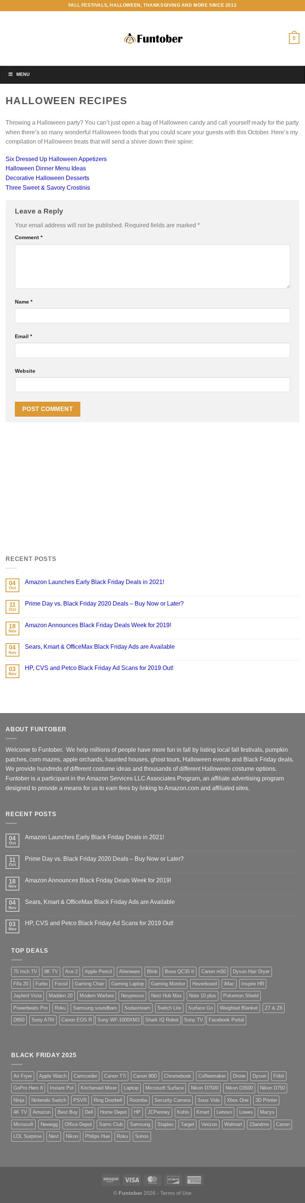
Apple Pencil (98, 971)
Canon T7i (115, 1076)
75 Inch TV (25, 971)
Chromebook (177, 1076)
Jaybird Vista (27, 995)
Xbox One (237, 1100)
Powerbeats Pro (30, 1008)
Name (23, 302)
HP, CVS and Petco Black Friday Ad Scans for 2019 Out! (99, 668)
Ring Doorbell (108, 1100)
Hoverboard (204, 984)
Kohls (183, 1112)
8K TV (51, 971)
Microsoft (23, 1124)
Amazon (42, 1112)
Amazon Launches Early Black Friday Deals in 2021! (94, 582)
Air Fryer (22, 1076)
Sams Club (111, 1124)
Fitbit (278, 1076)
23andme (259, 1124)
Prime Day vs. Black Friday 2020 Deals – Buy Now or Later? (104, 603)
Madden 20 (61, 995)
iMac (229, 984)
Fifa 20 (20, 984)
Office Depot (78, 1124)
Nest (54, 1136)
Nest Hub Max (166, 995)
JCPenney (159, 1112)
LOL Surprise (27, 1136)
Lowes (246, 1112)
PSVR (80, 1100)
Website (25, 371)
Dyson (259, 1076)
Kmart (202, 1112)
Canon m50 (213, 971)
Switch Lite (169, 1008)
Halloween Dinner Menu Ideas (46, 168)
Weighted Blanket (239, 1008)
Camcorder (85, 1076)
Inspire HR (252, 984)
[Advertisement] (152, 493)
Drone (239, 1076)
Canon (283, 1124)
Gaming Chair (89, 984)
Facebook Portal (226, 1020)
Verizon (209, 1124)
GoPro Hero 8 (28, 1088)
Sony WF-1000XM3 (118, 1020)
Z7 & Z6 (273, 1008)
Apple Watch (53, 1076)
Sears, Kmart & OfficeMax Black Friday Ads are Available (100, 647)
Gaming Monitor (168, 984)
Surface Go (200, 1008)
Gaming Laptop (127, 984)
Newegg (49, 1124)
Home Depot (113, 1112)
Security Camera (172, 1100)
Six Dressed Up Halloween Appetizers (56, 159)
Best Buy (68, 1112)
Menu (23, 74)
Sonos (142, 1136)
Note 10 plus (202, 995)
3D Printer (266, 1100)
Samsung (140, 1124)
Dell (89, 1112)
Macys (267, 1112)
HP (137, 1112)
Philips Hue (97, 1136)
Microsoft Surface (164, 1088)
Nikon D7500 (204, 1088)
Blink (152, 971)
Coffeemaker (212, 1076)
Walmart (233, 1124)
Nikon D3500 (239, 1088)
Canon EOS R (76, 1020)
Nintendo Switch (48, 1100)
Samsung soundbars (95, 1008)
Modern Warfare (97, 995)
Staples (165, 1124)
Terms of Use (176, 1193)
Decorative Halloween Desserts (47, 178)
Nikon (72, 1136)
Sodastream (137, 1008)
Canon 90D (145, 1076)
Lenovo (224, 1112)
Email (23, 336)
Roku (60, 1008)
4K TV (20, 1112)
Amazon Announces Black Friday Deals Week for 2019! (98, 625)
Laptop (131, 1088)
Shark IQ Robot (162, 1020)
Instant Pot (62, 1088)
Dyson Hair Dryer (251, 971)
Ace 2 (71, 971)
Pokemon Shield (241, 995)
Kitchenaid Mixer (99, 1088)
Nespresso (132, 995)
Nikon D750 (272, 1088)
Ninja (18, 1100)
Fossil (61, 984)
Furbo (41, 984)
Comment (28, 237)
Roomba (138, 1100)
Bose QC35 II (179, 971)
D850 (19, 1020)
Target (187, 1124)
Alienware (129, 971)
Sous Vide (209, 1100)
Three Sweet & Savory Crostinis (48, 188)
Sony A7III (43, 1020)
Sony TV (193, 1020)
